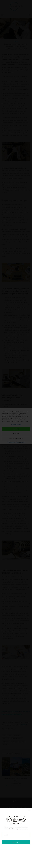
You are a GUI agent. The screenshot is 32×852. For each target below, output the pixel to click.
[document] (16, 426)
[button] (29, 810)
